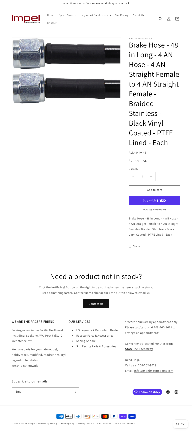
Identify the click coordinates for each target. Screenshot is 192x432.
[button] (67, 15)
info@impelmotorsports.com (153, 371)
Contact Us (96, 303)
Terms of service (103, 423)
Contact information (125, 423)
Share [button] (136, 246)
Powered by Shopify (47, 423)
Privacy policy (85, 423)
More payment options (154, 209)
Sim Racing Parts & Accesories (96, 346)
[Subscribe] (75, 391)
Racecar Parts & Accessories (94, 336)
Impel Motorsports (28, 423)
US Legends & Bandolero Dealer (97, 330)
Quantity (133, 168)
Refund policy (67, 423)
